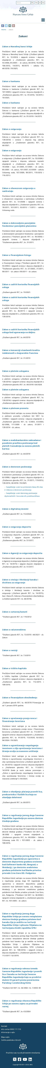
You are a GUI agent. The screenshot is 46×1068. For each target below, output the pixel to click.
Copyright (16, 1064)
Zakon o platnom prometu (15, 408)
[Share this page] (9, 25)
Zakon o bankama (11, 81)
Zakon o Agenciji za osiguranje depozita (22, 553)
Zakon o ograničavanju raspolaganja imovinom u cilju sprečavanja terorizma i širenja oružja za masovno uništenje (22, 748)
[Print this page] (13, 25)
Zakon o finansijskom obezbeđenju (19, 697)
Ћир (36, 2)
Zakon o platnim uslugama (15, 371)
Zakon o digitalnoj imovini (15, 509)
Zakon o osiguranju (11, 129)
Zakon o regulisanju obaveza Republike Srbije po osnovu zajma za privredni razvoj (21, 1004)
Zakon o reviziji (9, 650)
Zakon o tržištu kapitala (14, 668)
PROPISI (3, 29)
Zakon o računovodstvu (14, 629)
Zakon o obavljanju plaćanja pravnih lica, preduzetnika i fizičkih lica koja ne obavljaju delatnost (22, 794)
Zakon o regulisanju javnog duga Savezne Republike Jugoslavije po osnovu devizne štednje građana (23, 818)
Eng (43, 2)
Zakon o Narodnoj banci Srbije (17, 46)
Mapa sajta (5, 1037)
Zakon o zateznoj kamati (14, 612)
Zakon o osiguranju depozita (16, 527)
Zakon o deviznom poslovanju (17, 467)
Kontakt (4, 1026)
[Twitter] (6, 25)
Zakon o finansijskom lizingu (16, 255)
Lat (40, 2)
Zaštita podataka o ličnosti (11, 1040)
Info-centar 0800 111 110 (11, 1029)
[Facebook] (2, 25)
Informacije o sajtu (8, 1032)
